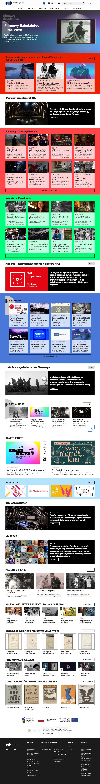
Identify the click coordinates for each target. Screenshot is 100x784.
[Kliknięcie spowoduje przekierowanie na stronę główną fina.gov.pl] (15, 3)
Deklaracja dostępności (59, 751)
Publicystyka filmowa (46, 749)
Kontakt (56, 747)
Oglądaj (53, 559)
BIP (55, 756)
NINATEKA (30, 8)
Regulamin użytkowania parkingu (86, 754)
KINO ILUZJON (53, 8)
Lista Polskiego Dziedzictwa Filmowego (32, 750)
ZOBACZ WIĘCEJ (87, 604)
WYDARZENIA (42, 8)
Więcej (89, 58)
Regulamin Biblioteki (86, 775)
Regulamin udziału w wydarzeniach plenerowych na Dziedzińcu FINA (86, 768)
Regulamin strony (85, 747)
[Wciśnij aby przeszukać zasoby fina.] (83, 3)
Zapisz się (53, 523)
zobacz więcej (87, 631)
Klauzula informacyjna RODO (86, 750)
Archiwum (29, 757)
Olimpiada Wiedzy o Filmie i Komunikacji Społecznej (33, 762)
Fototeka (29, 765)
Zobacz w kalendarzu (49, 356)
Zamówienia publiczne (59, 759)
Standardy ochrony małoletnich (85, 761)
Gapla (28, 768)
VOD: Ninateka (71, 747)
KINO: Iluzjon (70, 749)
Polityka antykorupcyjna (60, 754)
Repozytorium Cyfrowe (32, 770)
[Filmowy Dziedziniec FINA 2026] (50, 31)
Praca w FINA (57, 761)
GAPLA (65, 8)
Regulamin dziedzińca (86, 773)
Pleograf (29, 747)
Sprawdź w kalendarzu (49, 190)
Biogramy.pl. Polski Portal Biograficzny (33, 754)
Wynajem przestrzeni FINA (33, 775)
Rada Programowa (58, 749)
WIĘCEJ (89, 569)
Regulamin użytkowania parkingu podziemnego (86, 757)
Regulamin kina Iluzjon (86, 764)
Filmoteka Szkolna (31, 759)
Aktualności (43, 747)
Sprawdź (53, 117)
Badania (29, 772)
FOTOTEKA (76, 8)
